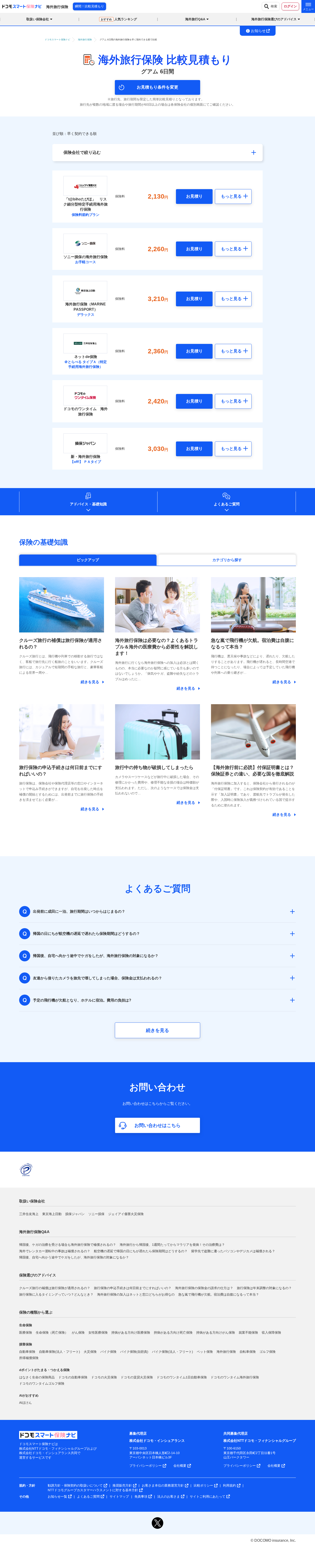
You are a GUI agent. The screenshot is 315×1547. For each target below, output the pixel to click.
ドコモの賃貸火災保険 (137, 1377)
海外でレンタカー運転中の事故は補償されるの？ (54, 1251)
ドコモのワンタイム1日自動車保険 (182, 1377)
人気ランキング (119, 19)
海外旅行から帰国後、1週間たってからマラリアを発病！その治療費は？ (172, 1244)
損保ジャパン (75, 1214)
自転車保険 (248, 1351)
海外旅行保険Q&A (34, 1232)
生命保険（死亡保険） (52, 1332)
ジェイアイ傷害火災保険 (126, 1214)
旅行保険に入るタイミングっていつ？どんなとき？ (56, 1294)
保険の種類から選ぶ (35, 1312)
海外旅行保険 (226, 1351)
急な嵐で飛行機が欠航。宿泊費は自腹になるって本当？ (218, 1294)
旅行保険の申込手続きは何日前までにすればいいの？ (132, 1288)
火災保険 (90, 1351)
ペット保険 (205, 1351)
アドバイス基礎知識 (88, 504)
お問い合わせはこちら (157, 1125)
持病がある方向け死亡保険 (173, 1332)
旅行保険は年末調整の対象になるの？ (264, 1288)
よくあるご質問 (227, 504)
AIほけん (25, 1402)
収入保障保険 (271, 1332)
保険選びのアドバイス (37, 1275)
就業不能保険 (248, 1332)
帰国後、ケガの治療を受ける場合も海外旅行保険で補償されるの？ (67, 1244)
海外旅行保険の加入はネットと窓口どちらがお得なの (136, 1294)
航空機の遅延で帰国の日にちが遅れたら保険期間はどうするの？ (140, 1251)
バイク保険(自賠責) (134, 1351)
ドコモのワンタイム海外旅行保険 (235, 1377)
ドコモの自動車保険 (72, 1377)
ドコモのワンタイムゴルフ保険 (41, 1383)
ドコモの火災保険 (104, 1377)
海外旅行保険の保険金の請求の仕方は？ (204, 1288)
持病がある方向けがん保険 (215, 1332)
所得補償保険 (29, 1358)
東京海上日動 (52, 1214)
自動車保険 (27, 1351)
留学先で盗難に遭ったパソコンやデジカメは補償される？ (233, 1251)
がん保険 (78, 1332)
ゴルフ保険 (267, 1351)
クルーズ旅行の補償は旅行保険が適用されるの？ (54, 1288)
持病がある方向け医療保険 (130, 1332)
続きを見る (157, 1030)
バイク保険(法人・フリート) (172, 1351)
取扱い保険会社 (32, 1201)
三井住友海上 (29, 1214)
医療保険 (25, 1332)
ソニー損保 (96, 1214)
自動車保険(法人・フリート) (59, 1351)
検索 (274, 6)
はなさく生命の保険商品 (37, 1377)
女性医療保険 (98, 1332)
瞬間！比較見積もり (89, 6)
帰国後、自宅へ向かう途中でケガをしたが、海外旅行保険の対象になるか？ (74, 1257)
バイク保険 (108, 1351)
